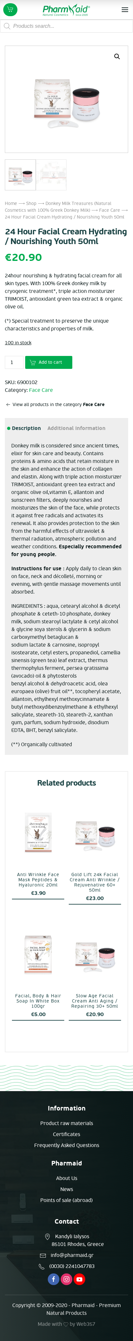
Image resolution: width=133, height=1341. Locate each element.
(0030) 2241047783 (72, 1266)
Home (11, 203)
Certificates (66, 1134)
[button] (117, 56)
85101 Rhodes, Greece (78, 1244)
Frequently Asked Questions (66, 1145)
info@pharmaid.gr (72, 1255)
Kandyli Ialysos (72, 1236)
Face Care (109, 210)
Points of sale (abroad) (66, 1200)
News (66, 1189)
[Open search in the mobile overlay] (66, 26)
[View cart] (10, 9)
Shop (31, 203)
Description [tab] (26, 428)
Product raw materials (66, 1123)
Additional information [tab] (76, 428)
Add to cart (50, 362)
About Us (66, 1178)
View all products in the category (58, 404)
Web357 (86, 1324)
